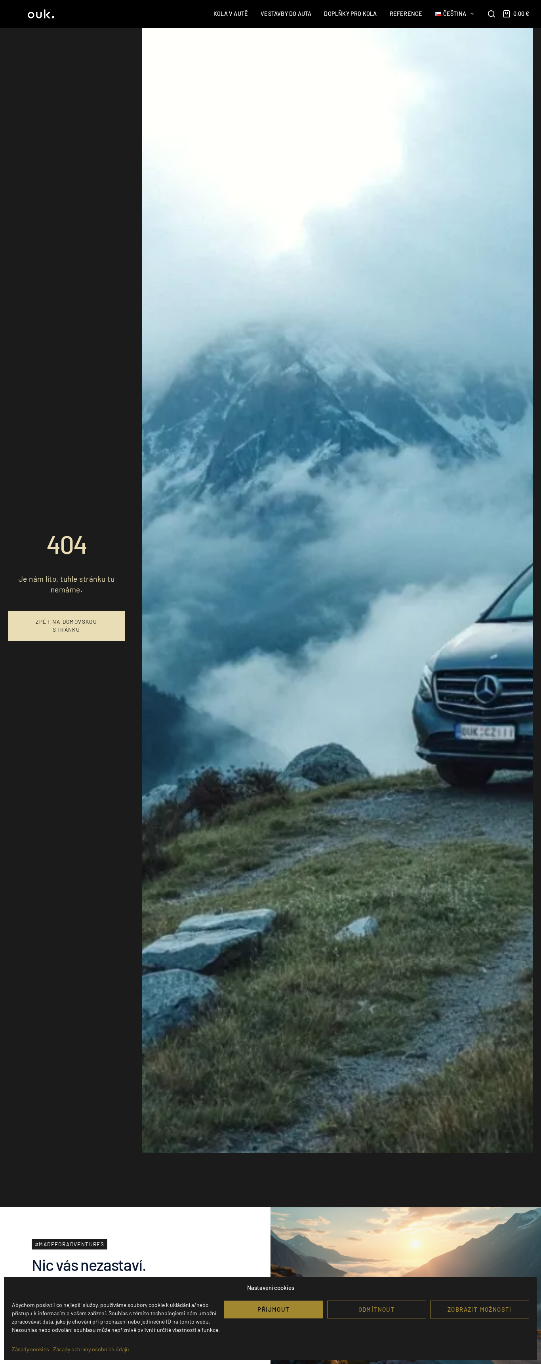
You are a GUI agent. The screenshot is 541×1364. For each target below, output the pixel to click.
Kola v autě (230, 13)
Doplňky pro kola (350, 13)
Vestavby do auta (286, 13)
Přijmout (273, 1309)
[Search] (491, 13)
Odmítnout (376, 1309)
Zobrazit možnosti (480, 1309)
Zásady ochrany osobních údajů (91, 1349)
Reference (406, 13)
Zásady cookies (30, 1349)
